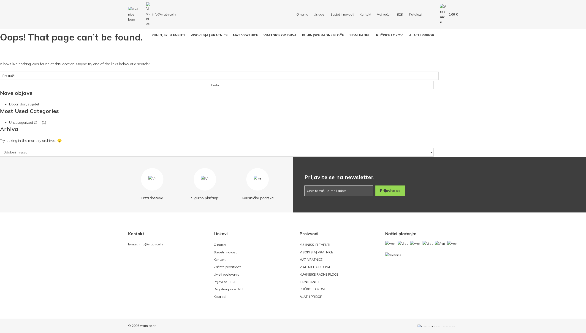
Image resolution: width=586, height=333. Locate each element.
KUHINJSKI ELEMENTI (315, 245)
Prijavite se (390, 190)
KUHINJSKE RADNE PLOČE (319, 274)
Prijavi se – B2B (225, 282)
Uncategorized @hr (25, 122)
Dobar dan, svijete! (24, 104)
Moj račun (384, 14)
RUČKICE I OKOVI (312, 289)
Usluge (319, 14)
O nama (302, 14)
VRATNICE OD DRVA (315, 267)
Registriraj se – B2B (228, 289)
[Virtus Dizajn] (438, 326)
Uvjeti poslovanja (226, 274)
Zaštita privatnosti (227, 267)
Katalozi (415, 14)
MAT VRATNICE (311, 260)
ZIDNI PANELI (309, 282)
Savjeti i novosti (342, 14)
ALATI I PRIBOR (311, 297)
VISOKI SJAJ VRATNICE (316, 252)
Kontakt (365, 14)
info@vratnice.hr (164, 14)
